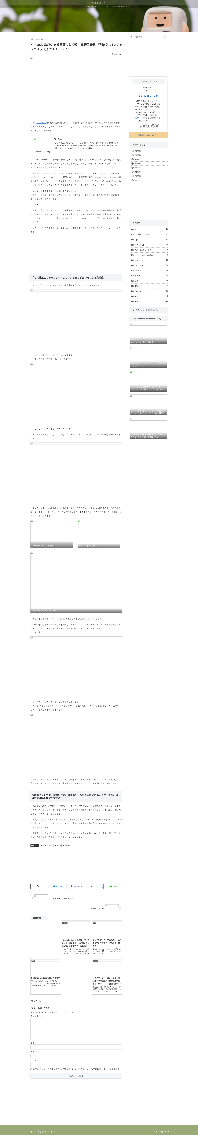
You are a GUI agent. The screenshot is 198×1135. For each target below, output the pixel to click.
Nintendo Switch (48, 845)
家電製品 (67, 845)
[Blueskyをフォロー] (144, 126)
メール (33, 1051)
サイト (33, 1060)
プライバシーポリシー (49, 1132)
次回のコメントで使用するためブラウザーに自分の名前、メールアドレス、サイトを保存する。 (77, 1069)
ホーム (34, 1132)
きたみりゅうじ (148, 96)
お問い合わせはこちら (149, 135)
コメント (35, 1015)
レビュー (36, 845)
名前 (32, 1042)
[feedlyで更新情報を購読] (157, 126)
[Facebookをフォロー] (148, 126)
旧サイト (138, 117)
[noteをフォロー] (153, 126)
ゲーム (59, 845)
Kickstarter (41, 123)
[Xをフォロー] (140, 126)
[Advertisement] (76, 252)
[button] (165, 37)
